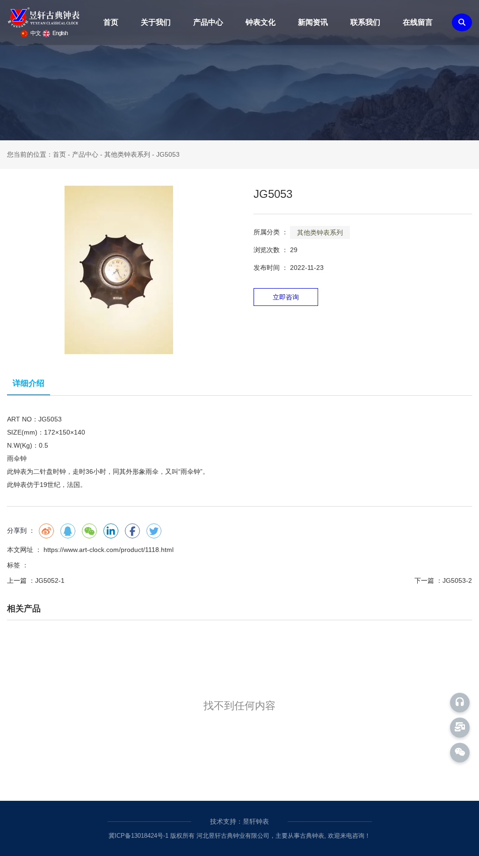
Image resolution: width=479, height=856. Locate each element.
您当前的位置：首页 (37, 154)
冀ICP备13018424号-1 (138, 835)
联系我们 (365, 22)
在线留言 (418, 22)
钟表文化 (261, 22)
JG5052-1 (50, 580)
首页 (110, 22)
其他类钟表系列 (127, 154)
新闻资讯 (313, 22)
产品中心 (208, 22)
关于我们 (156, 22)
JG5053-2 (457, 580)
